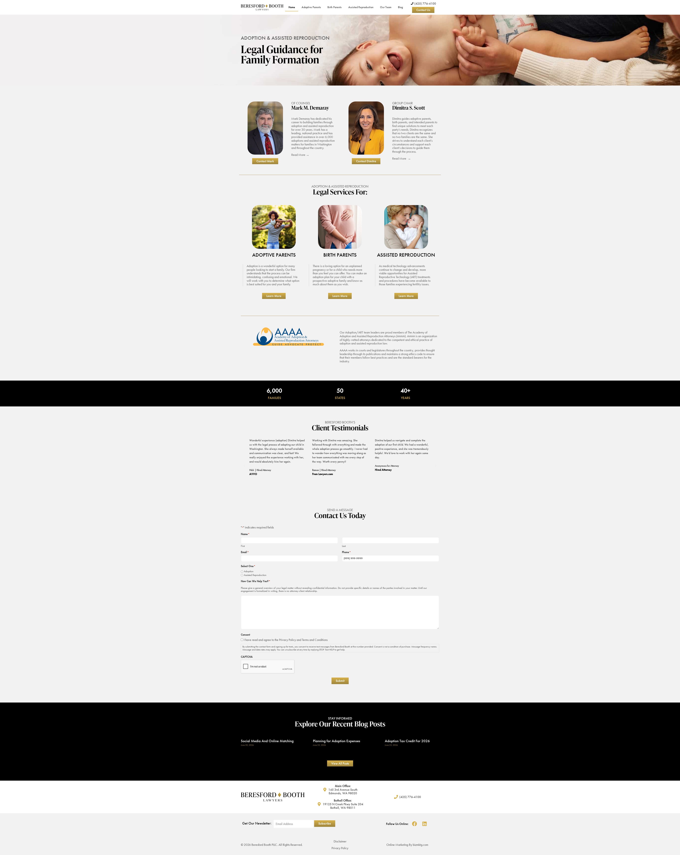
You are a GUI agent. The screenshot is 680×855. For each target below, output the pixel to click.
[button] (244, 466)
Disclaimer (340, 841)
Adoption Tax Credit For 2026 (407, 740)
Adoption (248, 571)
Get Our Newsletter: (256, 823)
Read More (298, 155)
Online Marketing (397, 845)
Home (291, 7)
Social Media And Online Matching (267, 740)
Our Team (385, 7)
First (243, 546)
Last (344, 546)
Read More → (401, 158)
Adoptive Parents (311, 7)
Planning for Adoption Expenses (336, 740)
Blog (400, 7)
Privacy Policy (287, 640)
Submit (340, 681)
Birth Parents (334, 7)
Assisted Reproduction (360, 7)
